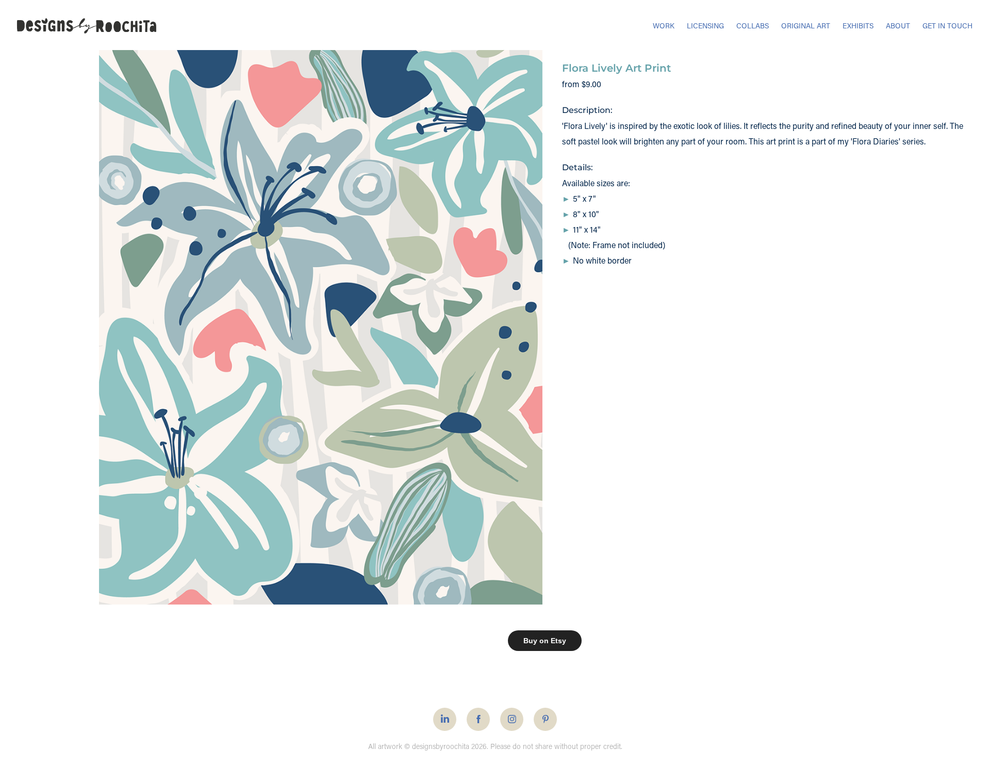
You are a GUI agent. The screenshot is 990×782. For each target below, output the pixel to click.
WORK (663, 25)
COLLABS (752, 25)
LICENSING (705, 25)
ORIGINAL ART (805, 25)
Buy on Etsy (544, 641)
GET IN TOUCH (947, 25)
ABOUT (898, 25)
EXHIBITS (858, 25)
